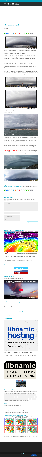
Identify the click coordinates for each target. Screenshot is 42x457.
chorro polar (11, 393)
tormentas (24, 400)
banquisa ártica (16, 391)
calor (30, 391)
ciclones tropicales (24, 393)
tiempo (18, 400)
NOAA (5, 398)
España (6, 395)
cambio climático (34, 391)
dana (33, 393)
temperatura (33, 398)
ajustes (29, 455)
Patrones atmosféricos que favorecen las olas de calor (18, 407)
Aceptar (34, 455)
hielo (29, 395)
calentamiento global (26, 391)
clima (28, 393)
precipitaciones (19, 398)
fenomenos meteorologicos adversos (21, 395)
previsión (24, 398)
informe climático (33, 395)
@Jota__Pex (13, 306)
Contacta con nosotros (9, 358)
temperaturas (6, 400)
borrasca (20, 391)
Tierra (21, 400)
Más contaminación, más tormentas (14, 405)
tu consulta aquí (34, 436)
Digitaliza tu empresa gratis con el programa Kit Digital (18, 352)
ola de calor (9, 398)
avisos (12, 391)
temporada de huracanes (12, 400)
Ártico (27, 400)
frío (27, 395)
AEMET (6, 391)
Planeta (15, 398)
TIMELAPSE (14, 278)
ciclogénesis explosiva (17, 393)
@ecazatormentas (7, 306)
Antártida (9, 391)
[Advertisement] (21, 16)
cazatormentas (7, 393)
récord (27, 398)
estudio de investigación (11, 395)
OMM (12, 398)
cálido (31, 393)
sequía (30, 398)
